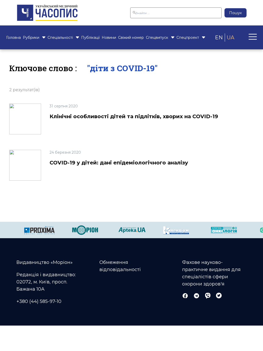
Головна (13, 37)
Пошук (235, 13)
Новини (109, 37)
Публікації (90, 37)
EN (219, 37)
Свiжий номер (131, 37)
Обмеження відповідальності (120, 266)
